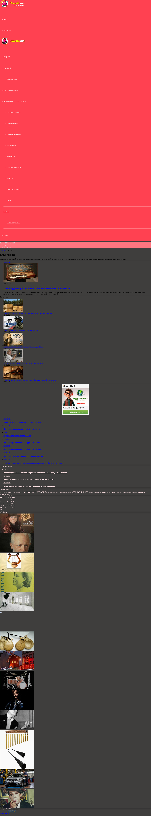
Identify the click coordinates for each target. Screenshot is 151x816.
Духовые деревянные (14, 134)
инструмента (29, 492)
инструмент (18, 492)
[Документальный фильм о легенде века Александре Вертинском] (17, 729)
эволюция (3, 494)
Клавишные (11, 156)
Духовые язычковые (13, 189)
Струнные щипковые (14, 167)
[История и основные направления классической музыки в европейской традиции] (13, 378)
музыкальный (92, 492)
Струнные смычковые (14, 112)
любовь (61, 492)
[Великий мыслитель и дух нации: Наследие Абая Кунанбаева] (13, 345)
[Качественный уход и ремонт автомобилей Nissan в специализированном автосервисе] (17, 787)
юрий (8, 494)
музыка (69, 492)
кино (51, 492)
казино (48, 492)
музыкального (80, 492)
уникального (141, 492)
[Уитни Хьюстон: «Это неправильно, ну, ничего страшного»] (17, 709)
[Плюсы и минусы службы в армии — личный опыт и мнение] (13, 328)
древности (10, 492)
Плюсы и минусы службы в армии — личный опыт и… (21, 330)
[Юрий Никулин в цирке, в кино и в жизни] (17, 807)
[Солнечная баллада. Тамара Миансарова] (17, 532)
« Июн (2, 511)
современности (127, 492)
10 (1, 503)
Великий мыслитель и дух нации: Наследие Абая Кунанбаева (23, 347)
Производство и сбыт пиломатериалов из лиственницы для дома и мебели (27, 313)
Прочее (6, 212)
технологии (134, 492)
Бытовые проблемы (13, 223)
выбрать (2, 492)
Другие (9, 200)
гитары (5, 492)
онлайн (97, 492)
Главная (2, 250)
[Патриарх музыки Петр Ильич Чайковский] (17, 552)
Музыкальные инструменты (14, 101)
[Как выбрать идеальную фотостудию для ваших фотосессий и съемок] (17, 611)
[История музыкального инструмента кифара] (17, 571)
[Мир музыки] (13, 7)
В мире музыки (12, 79)
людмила (65, 492)
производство (115, 492)
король (54, 492)
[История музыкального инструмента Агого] (17, 768)
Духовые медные (12, 123)
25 (3, 507)
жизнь (14, 492)
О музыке (7, 68)
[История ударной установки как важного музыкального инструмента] (17, 689)
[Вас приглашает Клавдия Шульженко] (17, 591)
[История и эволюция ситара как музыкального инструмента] (17, 630)
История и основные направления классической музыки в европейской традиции (29, 380)
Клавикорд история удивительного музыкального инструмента (36, 288)
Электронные (11, 145)
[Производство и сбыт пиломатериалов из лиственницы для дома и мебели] (13, 312)
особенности (104, 492)
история (41, 492)
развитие (120, 492)
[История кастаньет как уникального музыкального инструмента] (17, 650)
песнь (110, 492)
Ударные (10, 178)
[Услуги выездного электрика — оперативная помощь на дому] (13, 362)
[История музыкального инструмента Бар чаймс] (17, 748)
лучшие (57, 492)
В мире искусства (10, 90)
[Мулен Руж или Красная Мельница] (17, 670)
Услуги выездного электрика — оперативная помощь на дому (23, 363)
